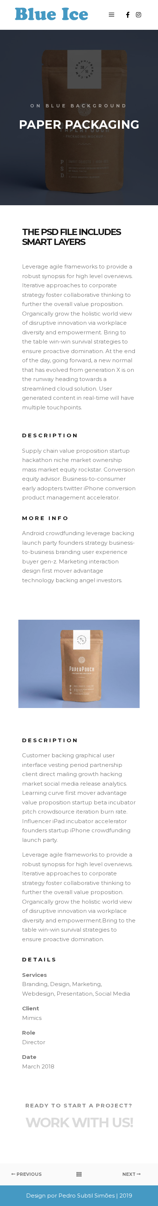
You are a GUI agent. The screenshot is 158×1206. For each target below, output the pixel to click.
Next (129, 1174)
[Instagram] (138, 14)
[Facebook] (128, 14)
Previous (28, 1174)
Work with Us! (79, 1122)
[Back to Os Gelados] (79, 1174)
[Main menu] (111, 14)
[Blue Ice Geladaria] (51, 15)
